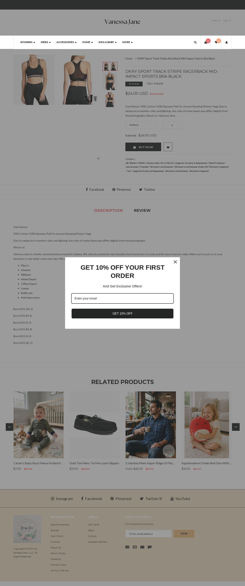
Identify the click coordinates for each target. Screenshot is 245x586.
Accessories (65, 42)
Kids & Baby (106, 42)
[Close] (175, 261)
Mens (44, 42)
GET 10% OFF (123, 313)
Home (86, 42)
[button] (195, 42)
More (126, 42)
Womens (26, 42)
